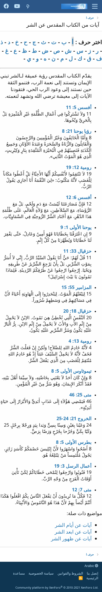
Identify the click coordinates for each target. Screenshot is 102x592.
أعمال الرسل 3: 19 (73, 466)
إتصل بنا (92, 573)
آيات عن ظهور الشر (71, 538)
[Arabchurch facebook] (6, 6)
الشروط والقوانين (70, 573)
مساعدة (19, 573)
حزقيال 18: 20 (77, 311)
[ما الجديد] (28, 6)
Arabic (89, 565)
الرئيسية (92, 578)
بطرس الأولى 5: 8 (74, 442)
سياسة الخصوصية (41, 573)
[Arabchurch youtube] (17, 6)
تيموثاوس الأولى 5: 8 (71, 371)
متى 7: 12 (82, 489)
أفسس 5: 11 (79, 107)
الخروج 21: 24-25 (74, 418)
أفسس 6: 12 (79, 197)
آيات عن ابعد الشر (73, 531)
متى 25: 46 (80, 394)
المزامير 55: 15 (76, 287)
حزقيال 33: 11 (77, 251)
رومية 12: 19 (79, 167)
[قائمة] (95, 6)
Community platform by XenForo (56, 587)
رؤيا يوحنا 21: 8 (77, 131)
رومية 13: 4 (80, 341)
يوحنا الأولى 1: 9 (76, 227)
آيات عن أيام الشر (73, 525)
